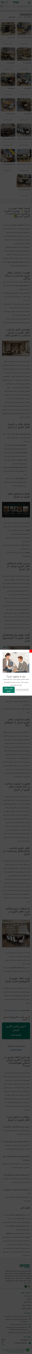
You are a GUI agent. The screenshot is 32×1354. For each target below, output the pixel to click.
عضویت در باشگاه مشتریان (9, 690)
